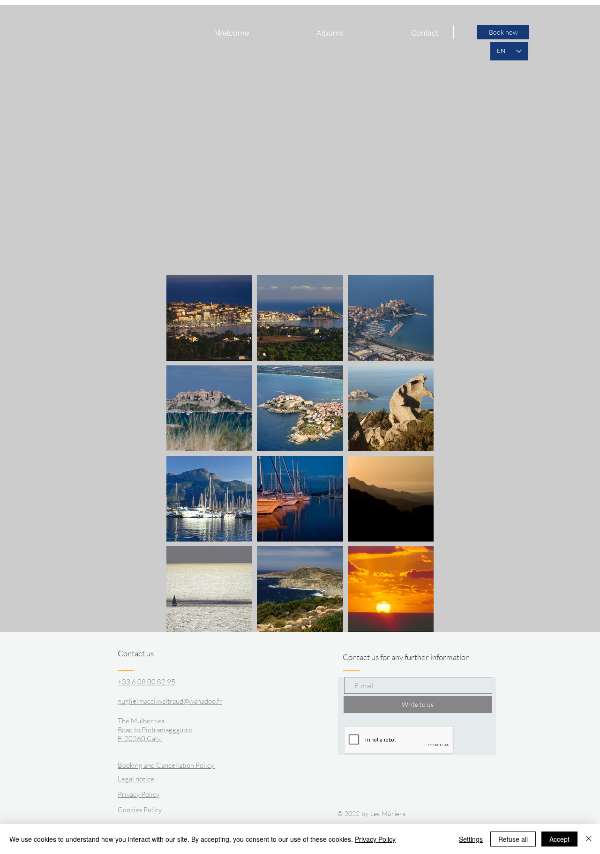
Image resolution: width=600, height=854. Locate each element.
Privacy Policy (375, 839)
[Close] (588, 839)
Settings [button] (471, 839)
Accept (559, 839)
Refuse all (513, 839)
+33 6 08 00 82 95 (146, 681)
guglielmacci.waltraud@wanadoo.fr (170, 701)
